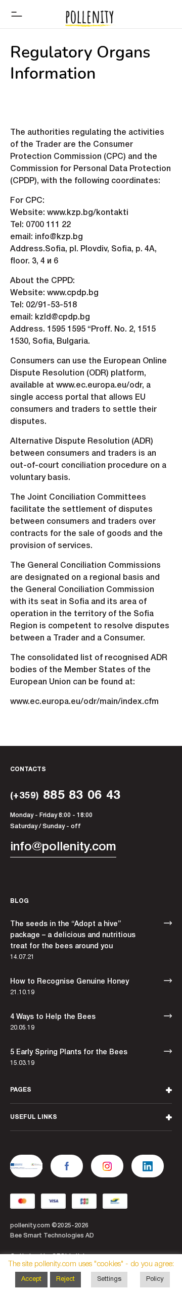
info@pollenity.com (63, 847)
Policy (155, 1279)
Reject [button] (65, 1279)
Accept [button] (31, 1279)
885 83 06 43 (65, 795)
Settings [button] (109, 1279)
